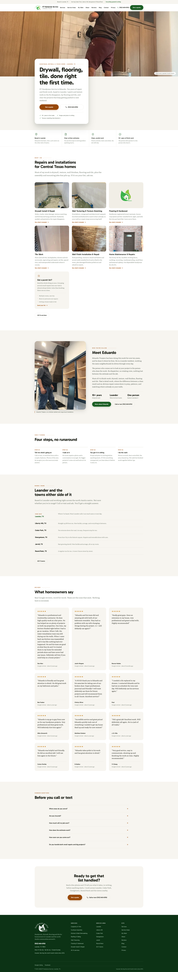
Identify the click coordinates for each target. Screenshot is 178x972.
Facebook (47, 965)
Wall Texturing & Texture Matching (87, 211)
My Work (80, 7)
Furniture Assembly (76, 930)
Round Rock (99, 943)
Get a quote (137, 7)
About (87, 7)
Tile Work (39, 254)
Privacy (113, 7)
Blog (100, 7)
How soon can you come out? (59, 837)
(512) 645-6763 (124, 7)
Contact (106, 7)
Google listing (39, 965)
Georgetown (100, 936)
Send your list (42, 305)
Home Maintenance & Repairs (122, 254)
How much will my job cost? (59, 823)
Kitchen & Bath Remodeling (79, 933)
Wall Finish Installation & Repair (85, 254)
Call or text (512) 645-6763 (123, 404)
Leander (98, 926)
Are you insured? (55, 816)
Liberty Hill (99, 930)
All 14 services (42, 315)
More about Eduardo (101, 404)
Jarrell (98, 940)
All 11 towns (41, 561)
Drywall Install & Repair (45, 211)
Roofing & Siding (76, 936)
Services (62, 7)
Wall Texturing (75, 940)
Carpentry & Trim (76, 926)
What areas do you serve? (58, 809)
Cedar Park (99, 933)
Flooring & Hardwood (118, 211)
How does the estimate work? (59, 830)
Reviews (94, 7)
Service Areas (71, 7)
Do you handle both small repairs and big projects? (67, 844)
